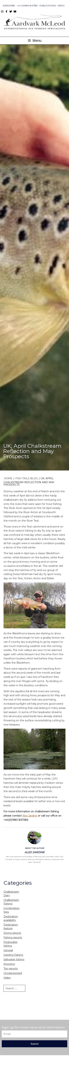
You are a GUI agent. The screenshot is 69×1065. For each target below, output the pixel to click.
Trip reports (11, 968)
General (8, 950)
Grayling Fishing (13, 954)
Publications (47, 5)
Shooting (9, 964)
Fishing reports (13, 937)
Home (8, 478)
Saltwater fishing (14, 959)
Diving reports (12, 933)
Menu (36, 40)
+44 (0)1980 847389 (27, 5)
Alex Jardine (29, 815)
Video (61, 5)
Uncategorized (13, 973)
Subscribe (9, 5)
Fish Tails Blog (26, 478)
